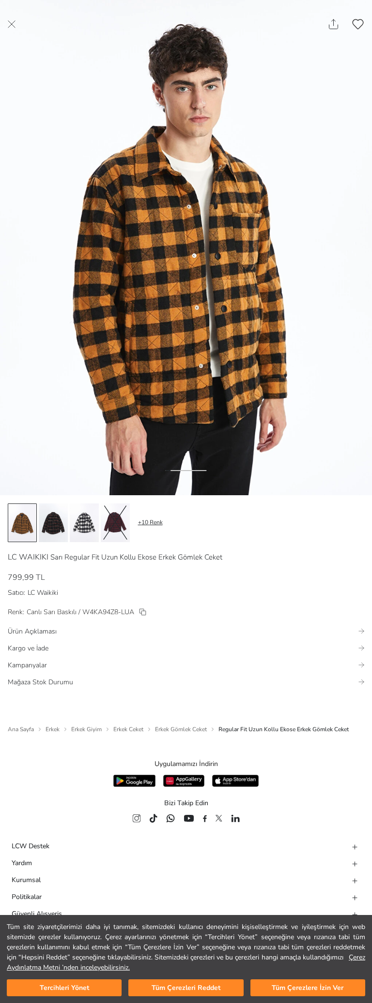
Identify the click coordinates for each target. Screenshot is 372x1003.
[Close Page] (12, 24)
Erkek (53, 729)
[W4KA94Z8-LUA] (142, 612)
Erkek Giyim (86, 729)
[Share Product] (333, 24)
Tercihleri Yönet (64, 987)
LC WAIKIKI (28, 557)
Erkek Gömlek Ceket (181, 729)
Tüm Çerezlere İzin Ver (307, 987)
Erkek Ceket (128, 729)
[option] (22, 522)
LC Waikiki (43, 592)
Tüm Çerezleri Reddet (186, 987)
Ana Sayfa (21, 729)
